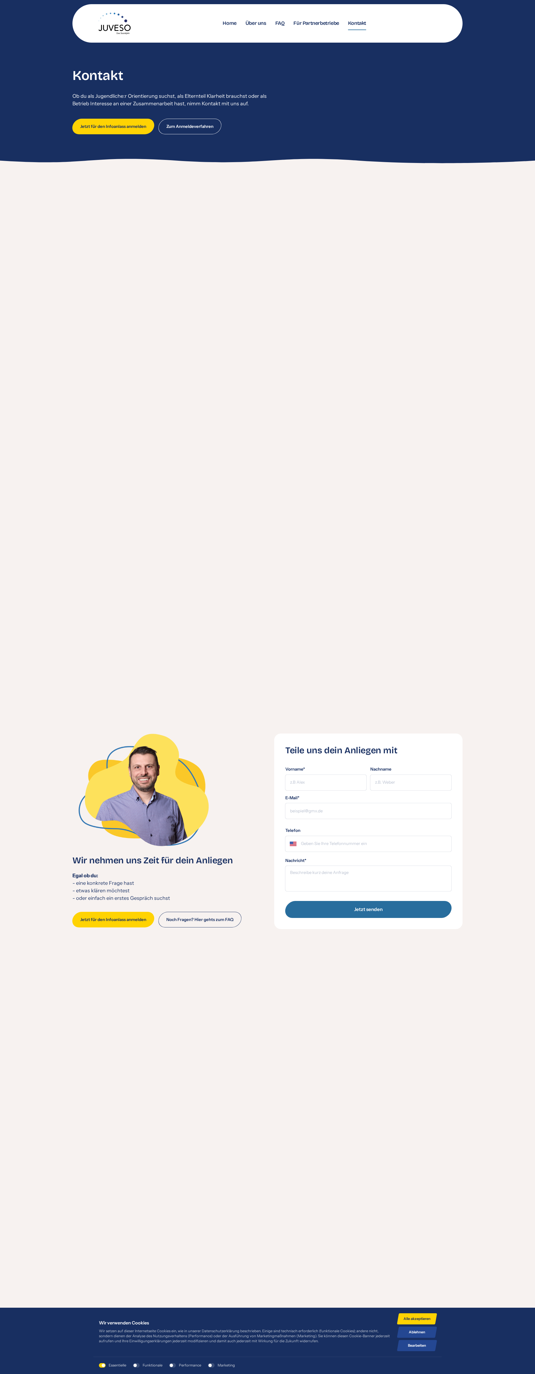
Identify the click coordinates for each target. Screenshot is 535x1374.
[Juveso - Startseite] (114, 23)
